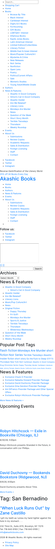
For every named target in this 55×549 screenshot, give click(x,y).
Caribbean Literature (45, 365)
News (13, 112)
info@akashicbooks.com (12, 532)
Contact (14, 155)
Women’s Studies (18, 81)
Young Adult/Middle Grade (23, 84)
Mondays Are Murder (20, 109)
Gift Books (15, 29)
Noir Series (15, 63)
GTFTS (50, 358)
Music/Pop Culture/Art (16, 302)
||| (1, 265)
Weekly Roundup (18, 127)
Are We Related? (18, 103)
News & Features (13, 90)
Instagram (10, 166)
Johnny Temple (9, 368)
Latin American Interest (21, 42)
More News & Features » (12, 400)
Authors (9, 87)
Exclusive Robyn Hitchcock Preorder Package (27, 395)
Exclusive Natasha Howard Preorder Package (27, 380)
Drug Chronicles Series (9, 365)
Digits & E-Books (18, 23)
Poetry (13, 72)
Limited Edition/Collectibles (23, 45)
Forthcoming (16, 26)
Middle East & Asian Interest (23, 51)
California (28, 368)
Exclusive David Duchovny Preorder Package (27, 383)
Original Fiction (12, 308)
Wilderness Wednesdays (22, 329)
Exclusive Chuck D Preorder (18, 377)
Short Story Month (19, 118)
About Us (9, 133)
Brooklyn (48, 368)
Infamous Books (18, 36)
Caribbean (28, 362)
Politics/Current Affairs (21, 75)
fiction (11, 358)
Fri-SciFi (14, 314)
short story (20, 358)
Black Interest (16, 17)
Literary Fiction (17, 48)
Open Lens (15, 69)
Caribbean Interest (19, 20)
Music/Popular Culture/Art (23, 54)
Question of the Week (20, 115)
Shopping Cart (12, 5)
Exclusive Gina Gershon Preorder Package (25, 386)
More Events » (7, 492)
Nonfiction (15, 66)
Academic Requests (19, 142)
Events (8, 130)
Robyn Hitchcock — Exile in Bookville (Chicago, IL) (23, 433)
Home (8, 8)
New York (14, 362)
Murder (34, 365)
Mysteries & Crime (19, 57)
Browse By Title (17, 14)
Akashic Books (18, 179)
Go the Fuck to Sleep (36, 358)
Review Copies (17, 139)
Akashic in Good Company (23, 94)
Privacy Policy (12, 542)
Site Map (9, 545)
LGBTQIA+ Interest (19, 33)
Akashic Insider (17, 100)
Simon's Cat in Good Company (25, 290)
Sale (12, 78)
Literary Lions (16, 106)
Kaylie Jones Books (19, 39)
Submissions (16, 136)
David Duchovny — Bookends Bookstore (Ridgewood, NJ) (25, 475)
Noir (21, 362)
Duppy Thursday (18, 311)
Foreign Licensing (18, 148)
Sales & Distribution (19, 145)
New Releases (17, 60)
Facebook (10, 160)
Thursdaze (15, 124)
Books (8, 11)
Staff (12, 151)
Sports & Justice (18, 320)
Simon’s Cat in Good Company (25, 97)
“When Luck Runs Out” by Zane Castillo (25, 510)
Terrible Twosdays (19, 121)
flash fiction (8, 350)
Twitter (8, 163)
